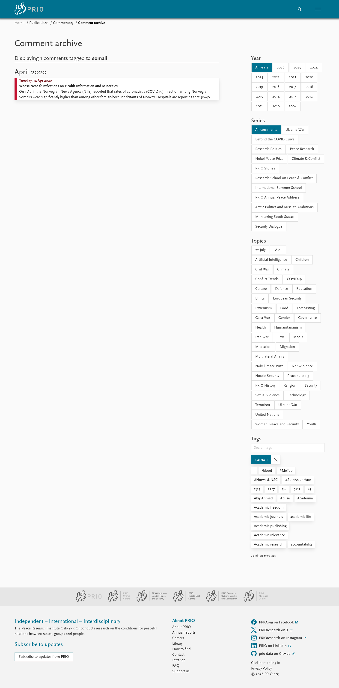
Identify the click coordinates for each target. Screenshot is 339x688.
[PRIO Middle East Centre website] (184, 601)
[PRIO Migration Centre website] (253, 601)
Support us (181, 671)
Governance (307, 318)
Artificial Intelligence (271, 260)
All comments (266, 130)
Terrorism (262, 405)
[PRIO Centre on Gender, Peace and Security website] (149, 601)
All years (261, 67)
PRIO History (265, 386)
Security (311, 386)
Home (19, 23)
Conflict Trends (267, 279)
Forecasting (306, 308)
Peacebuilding (298, 376)
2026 (281, 67)
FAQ (175, 666)
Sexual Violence (267, 395)
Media (298, 337)
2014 (276, 96)
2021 (292, 77)
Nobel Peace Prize (269, 159)
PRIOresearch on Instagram (281, 638)
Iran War (261, 337)
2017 (292, 87)
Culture (261, 289)
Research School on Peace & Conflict (284, 178)
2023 (259, 77)
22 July (260, 250)
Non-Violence (302, 366)
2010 (276, 106)
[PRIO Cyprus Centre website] (117, 601)
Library (177, 644)
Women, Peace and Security (277, 424)
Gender (284, 318)
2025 (297, 67)
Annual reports (184, 633)
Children (302, 260)
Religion (290, 386)
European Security (287, 298)
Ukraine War (294, 130)
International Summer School (278, 188)
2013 (292, 96)
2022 (276, 77)
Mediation (263, 347)
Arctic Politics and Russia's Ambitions (284, 207)
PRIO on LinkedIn (273, 646)
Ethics (260, 298)
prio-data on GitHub (275, 654)
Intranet (178, 660)
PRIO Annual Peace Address (277, 197)
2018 (276, 87)
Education (304, 289)
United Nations (267, 415)
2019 (259, 87)
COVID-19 (294, 279)
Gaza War (262, 318)
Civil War (262, 269)
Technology (297, 395)
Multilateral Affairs (269, 357)
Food (284, 308)
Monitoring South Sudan (274, 217)
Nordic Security (267, 376)
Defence (281, 289)
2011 (259, 106)
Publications (38, 23)
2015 (259, 96)
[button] (318, 9)
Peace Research (302, 149)
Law (281, 337)
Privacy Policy (261, 668)
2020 (309, 77)
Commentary (63, 23)
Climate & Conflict (306, 159)
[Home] (29, 9)
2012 (309, 96)
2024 (314, 67)
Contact (178, 655)
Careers (178, 638)
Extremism (263, 308)
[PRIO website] (87, 601)
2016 (309, 87)
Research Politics (268, 149)
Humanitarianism (288, 327)
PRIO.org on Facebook (276, 622)
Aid (277, 250)
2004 (293, 106)
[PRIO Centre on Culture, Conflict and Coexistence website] (220, 601)
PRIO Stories (265, 168)
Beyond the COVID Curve (274, 139)
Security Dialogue (268, 226)
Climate (283, 269)
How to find (181, 649)
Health (260, 327)
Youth (311, 424)
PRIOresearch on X (274, 630)
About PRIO (181, 627)
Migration (287, 347)
